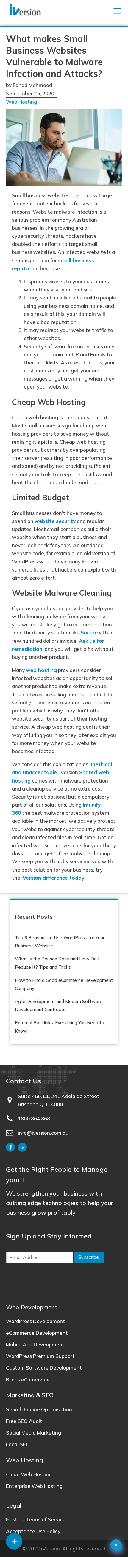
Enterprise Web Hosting (34, 1486)
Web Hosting (21, 102)
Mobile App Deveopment (35, 1344)
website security (55, 521)
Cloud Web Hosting (29, 1474)
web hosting (41, 670)
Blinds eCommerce (28, 1379)
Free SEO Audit (24, 1421)
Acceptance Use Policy (33, 1531)
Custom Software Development (44, 1367)
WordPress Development (35, 1321)
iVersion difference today (52, 878)
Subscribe (88, 1257)
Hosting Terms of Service (35, 1519)
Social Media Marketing (33, 1432)
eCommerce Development (37, 1333)
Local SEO (18, 1444)
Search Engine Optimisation (39, 1409)
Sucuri (88, 632)
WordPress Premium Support (40, 1356)
